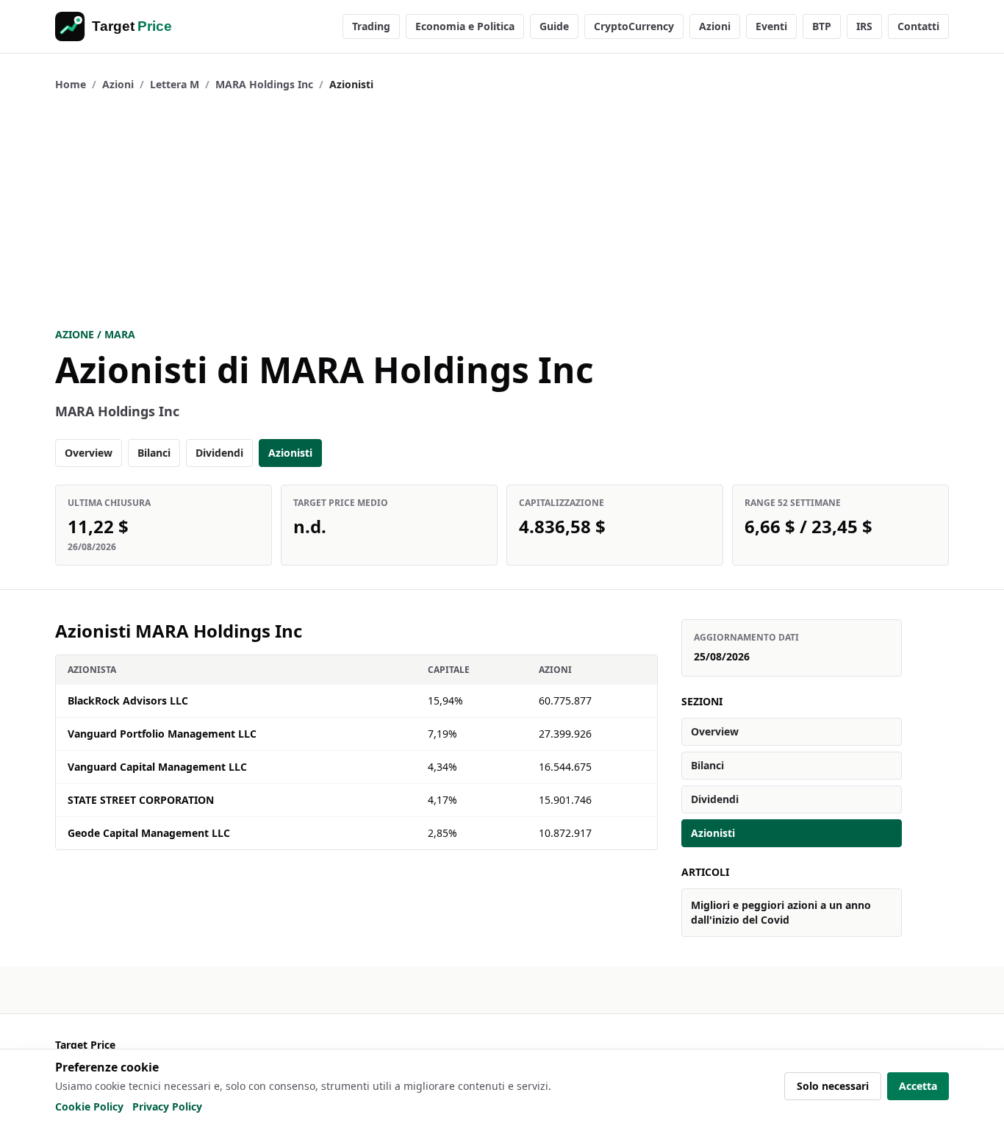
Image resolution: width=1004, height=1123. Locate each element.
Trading (371, 26)
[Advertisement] (502, 210)
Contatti (918, 26)
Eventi (771, 26)
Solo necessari (833, 1086)
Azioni (715, 26)
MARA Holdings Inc (264, 84)
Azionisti (290, 453)
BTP (821, 26)
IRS (864, 26)
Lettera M (174, 84)
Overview (88, 453)
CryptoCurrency (634, 26)
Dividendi (219, 453)
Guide (554, 26)
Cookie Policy (89, 1106)
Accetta (918, 1086)
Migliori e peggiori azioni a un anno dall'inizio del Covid (781, 912)
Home (70, 84)
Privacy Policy (167, 1106)
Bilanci (154, 453)
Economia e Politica (464, 26)
